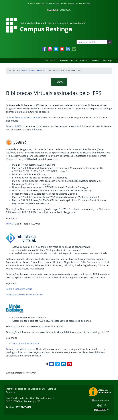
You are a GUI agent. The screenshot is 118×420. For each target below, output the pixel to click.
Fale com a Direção (68, 60)
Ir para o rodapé (82, 3)
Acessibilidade (53, 10)
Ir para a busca (67, 3)
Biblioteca (41, 70)
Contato (83, 60)
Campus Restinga (27, 70)
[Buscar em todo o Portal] (109, 42)
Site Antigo (107, 60)
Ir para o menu (52, 3)
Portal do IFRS (51, 60)
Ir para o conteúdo (35, 3)
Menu (61, 82)
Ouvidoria (95, 60)
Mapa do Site (66, 10)
